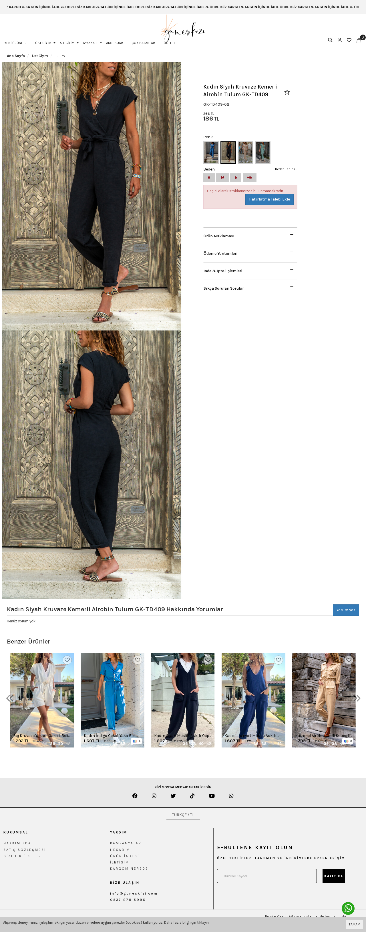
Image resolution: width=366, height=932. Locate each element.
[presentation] (9, 698)
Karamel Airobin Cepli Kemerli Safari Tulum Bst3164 (322, 736)
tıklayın (203, 922)
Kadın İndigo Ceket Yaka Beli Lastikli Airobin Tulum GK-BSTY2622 (110, 736)
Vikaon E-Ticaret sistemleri (298, 916)
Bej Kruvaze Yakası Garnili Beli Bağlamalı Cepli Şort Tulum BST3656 (40, 736)
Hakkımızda (17, 843)
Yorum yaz (346, 610)
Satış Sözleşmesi (24, 850)
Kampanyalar (126, 843)
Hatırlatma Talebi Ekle (269, 199)
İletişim (119, 862)
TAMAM (354, 924)
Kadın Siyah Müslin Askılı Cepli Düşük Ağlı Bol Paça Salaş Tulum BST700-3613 (182, 736)
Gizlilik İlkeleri (23, 856)
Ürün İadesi (124, 856)
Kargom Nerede (129, 869)
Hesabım (120, 850)
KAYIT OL (333, 876)
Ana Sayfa (16, 56)
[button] (250, 234)
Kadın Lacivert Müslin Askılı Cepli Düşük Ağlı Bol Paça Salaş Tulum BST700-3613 (253, 736)
